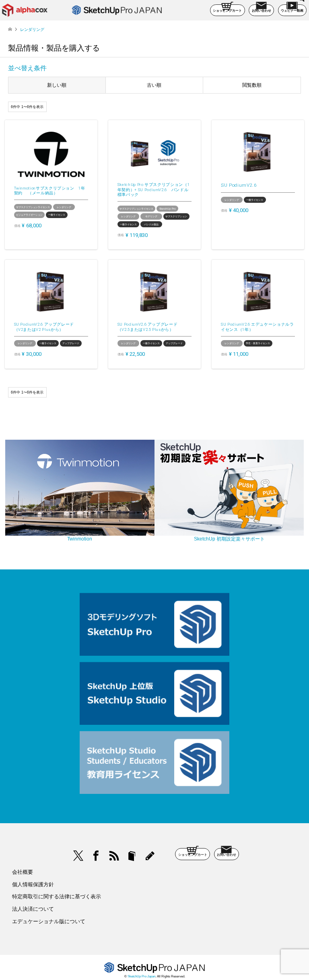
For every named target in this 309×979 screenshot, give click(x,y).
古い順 (154, 85)
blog (150, 856)
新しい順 (56, 85)
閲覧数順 (252, 85)
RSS (114, 856)
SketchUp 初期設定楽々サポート (229, 539)
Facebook (96, 856)
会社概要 (22, 872)
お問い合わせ (261, 10)
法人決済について (33, 909)
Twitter (78, 856)
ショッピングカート (227, 10)
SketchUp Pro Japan (141, 976)
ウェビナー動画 (292, 10)
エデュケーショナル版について (48, 921)
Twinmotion (79, 539)
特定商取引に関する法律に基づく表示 (56, 896)
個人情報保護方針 (33, 884)
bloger (132, 856)
